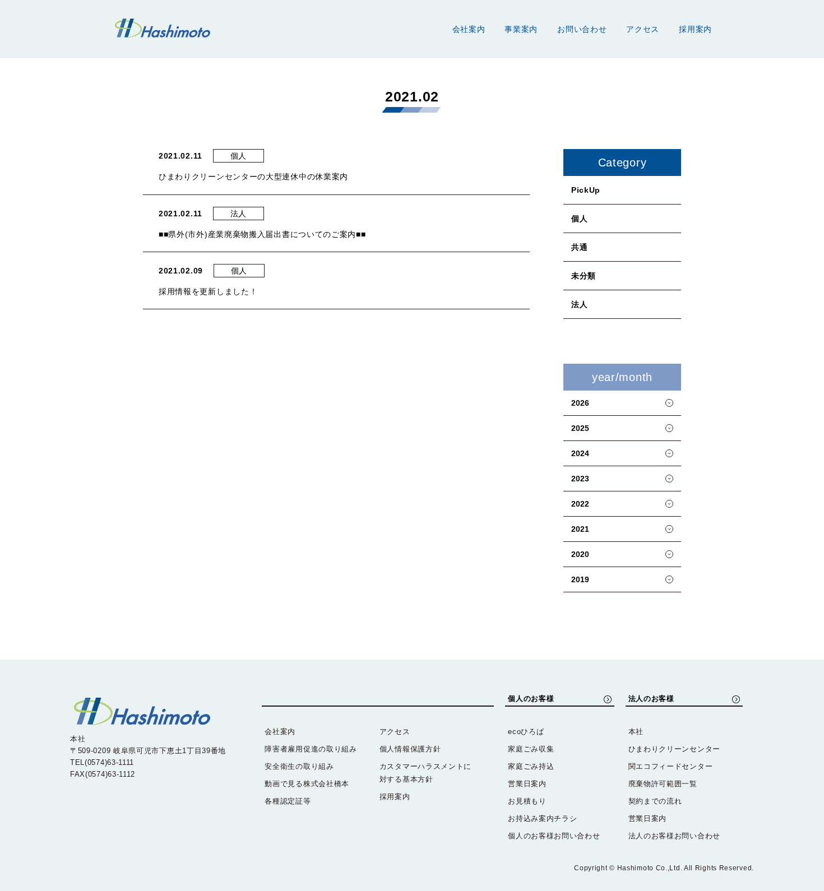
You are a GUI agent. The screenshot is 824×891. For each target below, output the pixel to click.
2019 (580, 579)
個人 (579, 218)
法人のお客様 (651, 698)
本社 (636, 731)
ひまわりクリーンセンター (674, 749)
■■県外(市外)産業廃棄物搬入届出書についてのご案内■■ (262, 234)
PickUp (585, 189)
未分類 (583, 275)
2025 (580, 428)
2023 (580, 478)
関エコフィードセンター (670, 766)
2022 (580, 503)
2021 (580, 529)
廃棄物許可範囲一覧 (662, 783)
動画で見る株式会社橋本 (307, 783)
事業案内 (521, 29)
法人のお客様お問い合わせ (674, 836)
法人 (579, 304)
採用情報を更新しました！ (208, 291)
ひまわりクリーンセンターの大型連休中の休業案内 (253, 176)
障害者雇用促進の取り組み (311, 749)
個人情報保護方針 (410, 749)
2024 (580, 453)
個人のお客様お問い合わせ (554, 836)
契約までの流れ (655, 801)
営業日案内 (527, 783)
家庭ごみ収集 (531, 749)
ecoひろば (526, 731)
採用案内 (695, 29)
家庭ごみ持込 (531, 766)
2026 (580, 402)
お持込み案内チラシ (542, 818)
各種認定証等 (288, 801)
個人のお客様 (531, 698)
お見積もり (527, 801)
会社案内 (468, 29)
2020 (580, 554)
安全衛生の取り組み (299, 766)
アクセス (642, 29)
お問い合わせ (582, 29)
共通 (579, 247)
